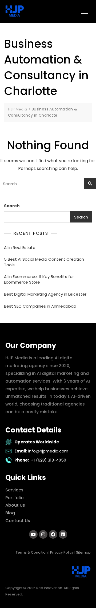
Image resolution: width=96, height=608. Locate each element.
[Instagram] (43, 534)
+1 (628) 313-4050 (48, 460)
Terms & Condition (32, 552)
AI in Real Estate (19, 247)
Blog (10, 513)
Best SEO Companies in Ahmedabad (40, 306)
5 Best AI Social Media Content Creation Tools (44, 262)
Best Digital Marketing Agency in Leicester (45, 294)
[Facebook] (53, 534)
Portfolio (14, 498)
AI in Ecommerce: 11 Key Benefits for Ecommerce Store (39, 279)
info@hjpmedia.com (48, 451)
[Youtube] (33, 534)
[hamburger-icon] (85, 12)
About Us (15, 505)
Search (11, 206)
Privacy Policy (62, 552)
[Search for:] (48, 183)
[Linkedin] (63, 534)
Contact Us (17, 521)
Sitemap (83, 552)
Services (14, 490)
